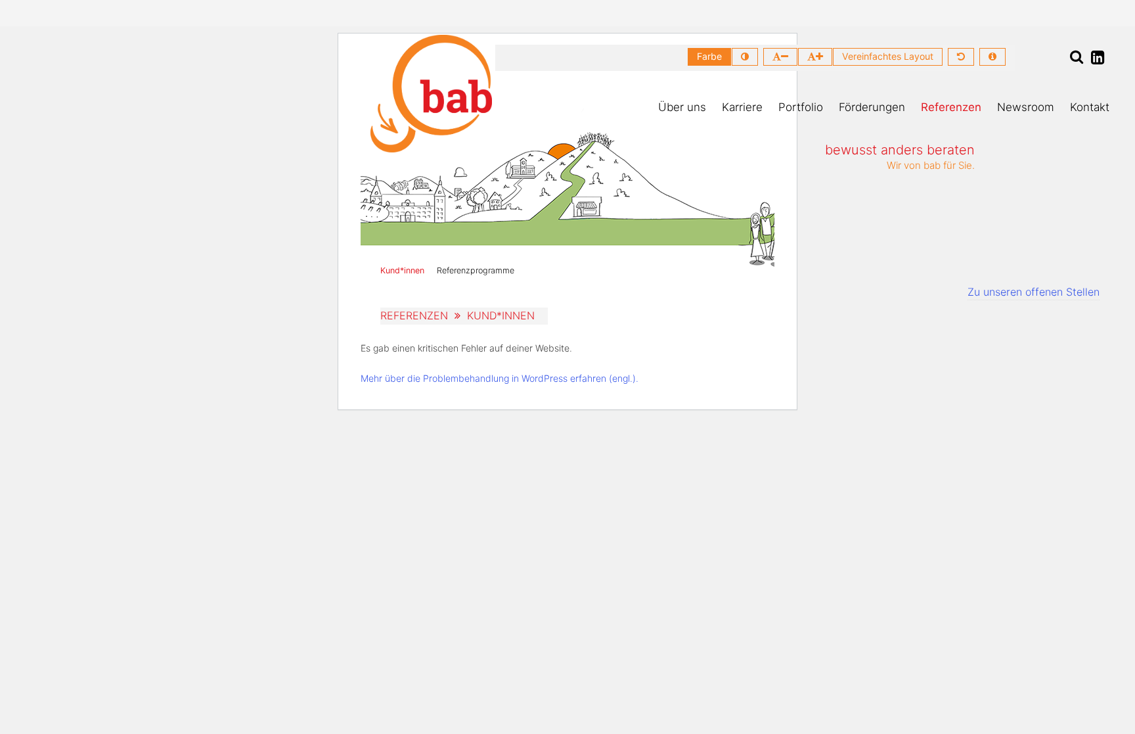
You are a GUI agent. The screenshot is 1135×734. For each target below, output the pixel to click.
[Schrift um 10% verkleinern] (780, 57)
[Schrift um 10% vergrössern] (815, 57)
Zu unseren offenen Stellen (1034, 291)
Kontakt (1089, 107)
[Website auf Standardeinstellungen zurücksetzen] (961, 57)
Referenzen (951, 107)
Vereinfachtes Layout (887, 56)
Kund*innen (402, 270)
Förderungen (872, 107)
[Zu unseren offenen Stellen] (1073, 212)
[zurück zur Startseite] (431, 93)
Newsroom (1025, 107)
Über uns (682, 107)
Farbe (709, 56)
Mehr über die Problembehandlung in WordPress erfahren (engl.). (499, 378)
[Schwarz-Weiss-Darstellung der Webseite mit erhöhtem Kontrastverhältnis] (745, 57)
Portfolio (800, 107)
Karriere (742, 107)
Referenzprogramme (475, 270)
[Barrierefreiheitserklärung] (992, 57)
